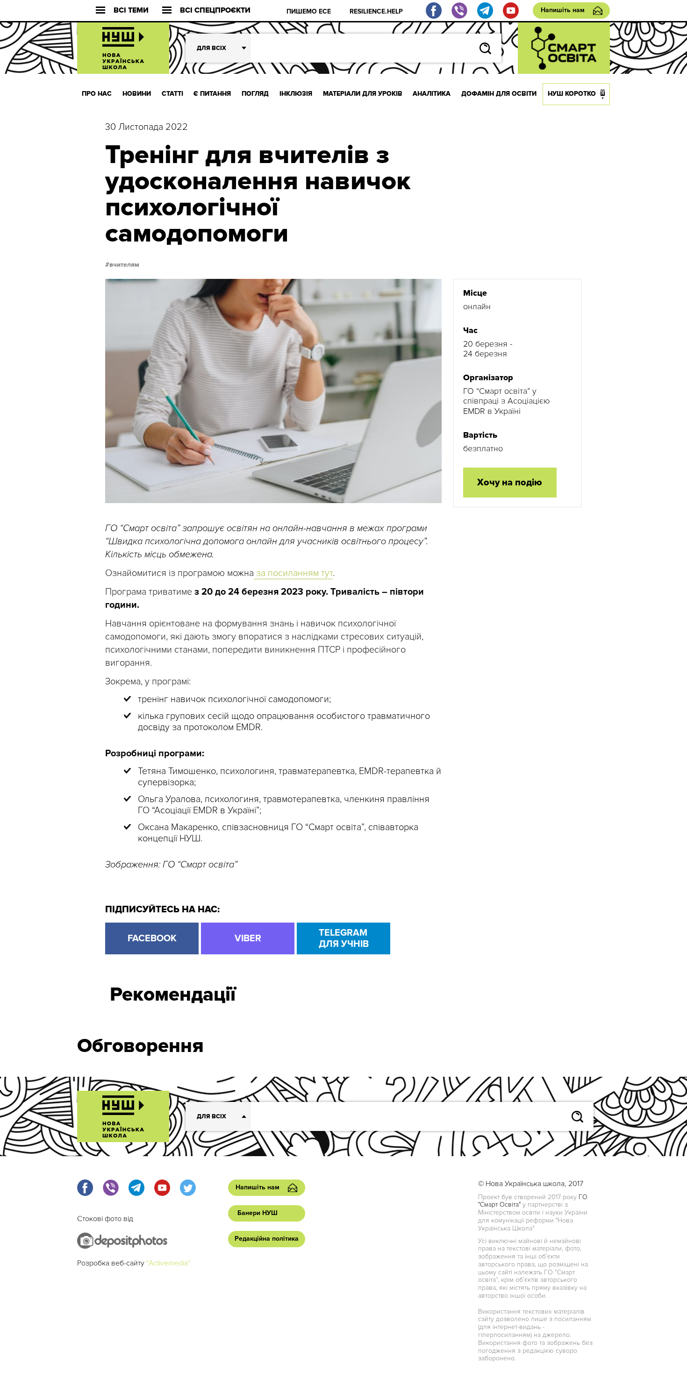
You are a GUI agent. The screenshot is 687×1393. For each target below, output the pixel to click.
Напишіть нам (563, 10)
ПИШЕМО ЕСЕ (308, 11)
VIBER (248, 938)
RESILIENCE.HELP (376, 11)
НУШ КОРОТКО (572, 94)
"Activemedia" (168, 1263)
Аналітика (432, 94)
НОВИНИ (136, 94)
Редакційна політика (267, 1239)
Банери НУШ (257, 1213)
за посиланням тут (293, 573)
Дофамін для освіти (499, 94)
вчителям (124, 265)
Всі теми (131, 10)
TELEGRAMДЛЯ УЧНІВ (344, 938)
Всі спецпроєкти (215, 10)
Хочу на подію (509, 482)
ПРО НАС (97, 94)
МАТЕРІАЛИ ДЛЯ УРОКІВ (362, 94)
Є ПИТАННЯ (212, 94)
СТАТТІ (172, 94)
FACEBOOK (152, 938)
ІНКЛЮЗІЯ (295, 94)
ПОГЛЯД (255, 94)
